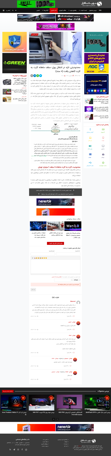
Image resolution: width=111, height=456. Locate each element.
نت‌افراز (79, 446)
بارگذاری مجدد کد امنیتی (57, 277)
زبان (42, 258)
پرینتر (103, 157)
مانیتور (102, 149)
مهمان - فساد (55, 358)
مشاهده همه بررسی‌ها (8, 391)
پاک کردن (34, 258)
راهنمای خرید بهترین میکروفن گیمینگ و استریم (101, 117)
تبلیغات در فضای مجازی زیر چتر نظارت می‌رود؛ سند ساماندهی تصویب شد (38, 235)
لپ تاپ (90, 141)
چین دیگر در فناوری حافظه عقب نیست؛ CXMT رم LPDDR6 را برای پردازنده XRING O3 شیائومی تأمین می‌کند (19, 82)
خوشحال (38, 258)
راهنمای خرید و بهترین (62, 440)
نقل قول (32, 258)
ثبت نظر (33, 289)
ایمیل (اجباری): (51, 251)
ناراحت (44, 258)
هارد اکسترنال (90, 166)
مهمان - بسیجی (55, 372)
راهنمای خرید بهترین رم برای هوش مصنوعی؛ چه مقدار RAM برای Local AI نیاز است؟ (100, 109)
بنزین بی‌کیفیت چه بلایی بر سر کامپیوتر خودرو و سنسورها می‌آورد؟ (19, 92)
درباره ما (65, 444)
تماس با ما (45, 440)
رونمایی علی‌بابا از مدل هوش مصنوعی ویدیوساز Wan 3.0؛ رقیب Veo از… (73, 235)
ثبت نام (65, 446)
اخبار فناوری (35, 35)
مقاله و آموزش (24, 88)
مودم (90, 157)
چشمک (46, 258)
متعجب (40, 258)
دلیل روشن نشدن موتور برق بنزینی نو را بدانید (19, 100)
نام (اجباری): (77, 251)
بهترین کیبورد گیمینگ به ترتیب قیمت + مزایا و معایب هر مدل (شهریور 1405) (100, 101)
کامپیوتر (103, 132)
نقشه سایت (45, 442)
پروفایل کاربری (44, 444)
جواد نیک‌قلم (77, 76)
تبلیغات (65, 442)
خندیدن (36, 258)
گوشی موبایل (90, 132)
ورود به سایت (45, 446)
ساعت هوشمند (103, 166)
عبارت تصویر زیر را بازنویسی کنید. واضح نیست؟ (66, 277)
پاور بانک (90, 149)
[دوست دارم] (74, 316)
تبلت (103, 141)
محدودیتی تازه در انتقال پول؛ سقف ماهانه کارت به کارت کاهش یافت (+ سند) (55, 69)
